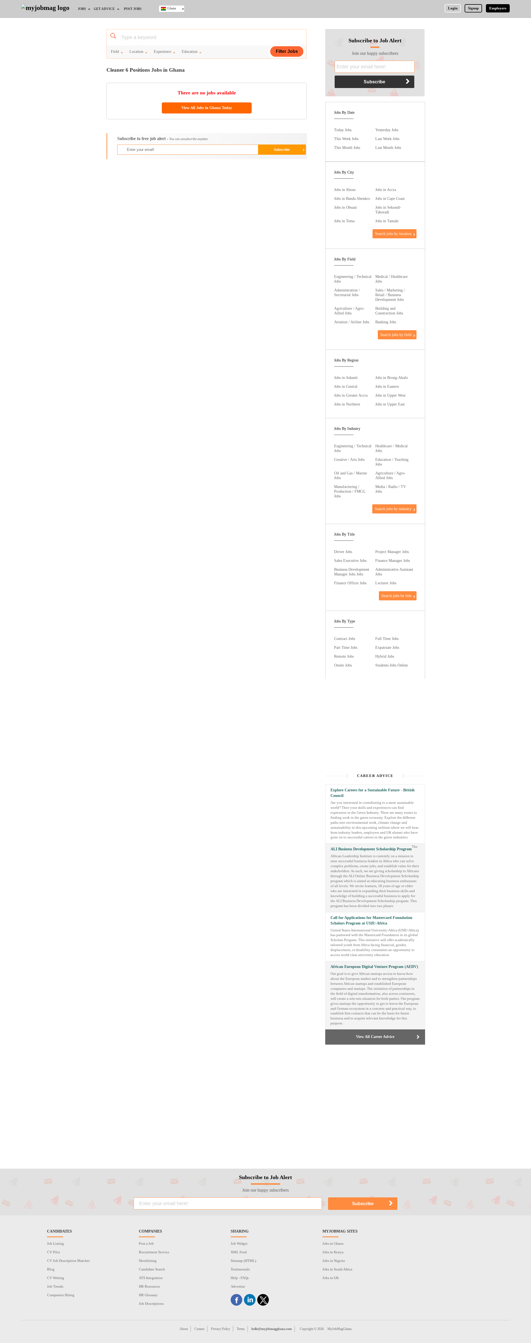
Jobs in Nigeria (333, 1261)
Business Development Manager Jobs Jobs (351, 571)
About (183, 1329)
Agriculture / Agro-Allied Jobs (349, 310)
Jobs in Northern (347, 404)
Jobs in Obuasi (345, 207)
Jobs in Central (345, 386)
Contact (199, 1329)
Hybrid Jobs (384, 656)
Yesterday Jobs (386, 130)
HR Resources (149, 1286)
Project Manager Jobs (392, 551)
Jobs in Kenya (332, 1252)
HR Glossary (148, 1295)
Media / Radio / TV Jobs (390, 489)
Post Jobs (133, 9)
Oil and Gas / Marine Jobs (350, 475)
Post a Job (146, 1243)
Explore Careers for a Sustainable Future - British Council (372, 793)
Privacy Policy (220, 1329)
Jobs (82, 9)
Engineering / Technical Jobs (352, 278)
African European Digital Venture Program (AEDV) (374, 967)
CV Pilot (53, 1252)
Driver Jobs (343, 551)
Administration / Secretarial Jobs (347, 292)
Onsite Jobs (343, 665)
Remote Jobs (344, 656)
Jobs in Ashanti (346, 377)
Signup (473, 8)
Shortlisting (148, 1261)
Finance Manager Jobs (392, 560)
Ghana (171, 8)
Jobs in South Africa (337, 1269)
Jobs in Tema (344, 221)
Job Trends (55, 1286)
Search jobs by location (393, 233)
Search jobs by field (396, 334)
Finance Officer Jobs (350, 583)
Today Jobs (343, 130)
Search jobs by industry (393, 509)
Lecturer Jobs (385, 583)
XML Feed (239, 1252)
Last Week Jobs (387, 138)
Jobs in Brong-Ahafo (391, 377)
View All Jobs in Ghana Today (206, 108)
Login (452, 8)
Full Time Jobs (387, 638)
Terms (241, 1329)
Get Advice (104, 9)
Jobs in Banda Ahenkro (352, 198)
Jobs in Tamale (387, 221)
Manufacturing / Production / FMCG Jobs (349, 491)
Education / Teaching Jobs (391, 461)
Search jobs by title (396, 595)
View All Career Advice (375, 1037)
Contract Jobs (344, 638)
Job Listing (55, 1243)
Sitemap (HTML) (243, 1261)
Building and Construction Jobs (389, 310)
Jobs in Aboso (345, 189)
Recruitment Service (154, 1252)
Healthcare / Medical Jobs (391, 448)
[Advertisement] (206, 203)
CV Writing (55, 1278)
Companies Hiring (60, 1295)
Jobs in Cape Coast (390, 198)
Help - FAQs (240, 1278)
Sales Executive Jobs (350, 560)
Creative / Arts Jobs (349, 459)
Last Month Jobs (388, 147)
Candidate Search (152, 1269)
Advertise (238, 1286)
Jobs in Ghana (332, 1243)
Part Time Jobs (345, 647)
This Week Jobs (346, 138)
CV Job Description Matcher (68, 1261)
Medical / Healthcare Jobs (391, 278)
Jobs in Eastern (387, 386)
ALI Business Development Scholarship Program (371, 849)
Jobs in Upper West (390, 395)
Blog (50, 1269)
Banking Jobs (385, 322)
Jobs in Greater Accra (351, 395)
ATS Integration (151, 1278)
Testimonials (240, 1269)
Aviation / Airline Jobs (351, 322)
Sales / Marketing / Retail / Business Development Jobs (390, 295)
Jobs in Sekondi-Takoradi (388, 209)
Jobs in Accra (385, 189)
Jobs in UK (330, 1278)
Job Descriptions (151, 1303)
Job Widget (239, 1243)
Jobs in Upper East (390, 404)
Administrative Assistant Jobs (394, 571)
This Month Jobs (347, 147)
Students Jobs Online (391, 665)
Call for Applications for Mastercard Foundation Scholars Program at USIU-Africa (371, 920)
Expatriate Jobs (387, 647)
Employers (497, 8)
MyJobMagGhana (339, 1329)
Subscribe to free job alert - (162, 138)
